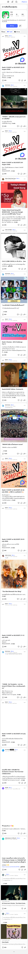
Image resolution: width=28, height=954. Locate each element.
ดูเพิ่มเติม (10, 266)
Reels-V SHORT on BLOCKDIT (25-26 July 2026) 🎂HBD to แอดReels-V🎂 (13, 491)
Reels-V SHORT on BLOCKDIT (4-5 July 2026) (14, 734)
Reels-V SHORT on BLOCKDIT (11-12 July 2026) (13, 636)
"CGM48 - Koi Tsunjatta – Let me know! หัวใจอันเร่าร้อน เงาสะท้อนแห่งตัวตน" (13, 686)
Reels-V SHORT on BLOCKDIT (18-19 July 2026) (13, 540)
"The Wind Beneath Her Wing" (11, 591)
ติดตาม (10, 35)
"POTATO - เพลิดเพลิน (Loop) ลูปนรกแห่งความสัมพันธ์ (14, 117)
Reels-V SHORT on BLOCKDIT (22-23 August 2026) (13, 68)
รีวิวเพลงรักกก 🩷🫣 (7, 826)
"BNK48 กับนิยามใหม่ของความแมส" (12, 444)
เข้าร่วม (12, 26)
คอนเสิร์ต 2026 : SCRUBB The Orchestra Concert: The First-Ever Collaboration (12, 771)
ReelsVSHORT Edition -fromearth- (12, 389)
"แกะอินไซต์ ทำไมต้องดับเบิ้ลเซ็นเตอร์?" (13, 305)
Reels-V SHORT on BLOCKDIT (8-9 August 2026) (12, 163)
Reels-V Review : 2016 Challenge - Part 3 (12, 343)
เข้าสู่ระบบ (24, 2)
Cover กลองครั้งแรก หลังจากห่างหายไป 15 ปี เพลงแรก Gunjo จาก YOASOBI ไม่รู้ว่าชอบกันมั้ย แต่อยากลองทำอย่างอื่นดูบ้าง (14, 860)
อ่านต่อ (9, 77)
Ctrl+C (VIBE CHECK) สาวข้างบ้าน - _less (14, 261)
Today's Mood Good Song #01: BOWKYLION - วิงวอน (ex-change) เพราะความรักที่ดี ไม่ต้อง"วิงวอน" (12, 212)
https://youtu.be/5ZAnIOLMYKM (10, 867)
